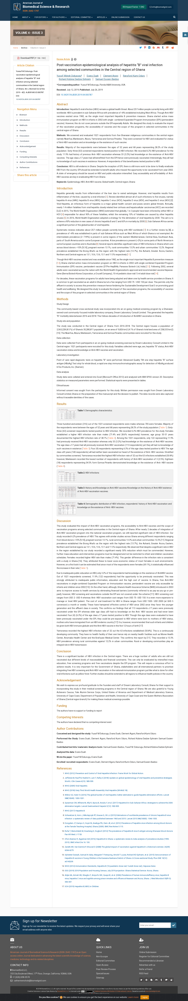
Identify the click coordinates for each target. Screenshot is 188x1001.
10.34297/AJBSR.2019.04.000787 (28, 99)
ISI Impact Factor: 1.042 (133, 7)
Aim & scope (102, 956)
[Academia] (166, 980)
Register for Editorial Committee (154, 956)
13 (148, 266)
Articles (101, 17)
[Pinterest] (146, 980)
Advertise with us (147, 965)
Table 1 (163, 427)
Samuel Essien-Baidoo (107, 79)
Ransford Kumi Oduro (134, 75)
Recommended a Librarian (151, 961)
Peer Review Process (106, 969)
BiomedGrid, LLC (63, 991)
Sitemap (100, 978)
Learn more (133, 997)
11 (129, 254)
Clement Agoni (110, 75)
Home (15, 17)
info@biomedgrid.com (162, 7)
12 (58, 263)
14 (156, 273)
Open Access (102, 965)
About (25, 17)
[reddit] (171, 980)
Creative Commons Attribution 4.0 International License (113, 991)
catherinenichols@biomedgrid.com (29, 980)
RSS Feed (143, 973)
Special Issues (102, 973)
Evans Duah (93, 75)
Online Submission (120, 17)
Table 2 (111, 438)
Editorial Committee (81, 17)
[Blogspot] (151, 980)
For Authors (58, 17)
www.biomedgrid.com (152, 991)
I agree (144, 997)
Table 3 (86, 448)
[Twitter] (141, 980)
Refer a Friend (145, 969)
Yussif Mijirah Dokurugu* (69, 75)
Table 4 (60, 466)
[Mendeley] (156, 980)
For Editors (40, 17)
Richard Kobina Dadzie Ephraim (75, 79)
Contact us (139, 17)
